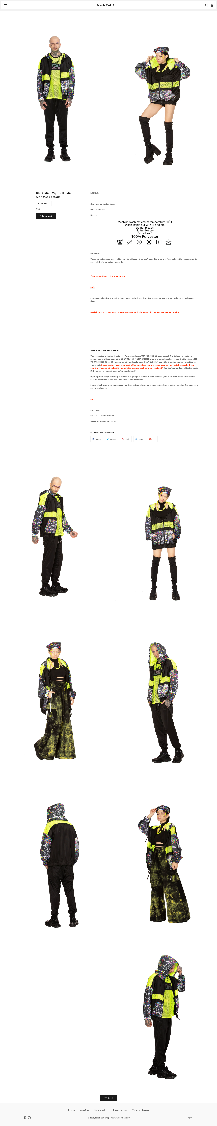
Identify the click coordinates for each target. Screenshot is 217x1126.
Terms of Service (140, 1110)
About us (84, 1110)
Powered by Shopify (120, 1117)
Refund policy (101, 1110)
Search (71, 1110)
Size (40, 203)
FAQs (92, 287)
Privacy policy (120, 1110)
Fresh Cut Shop (108, 5)
